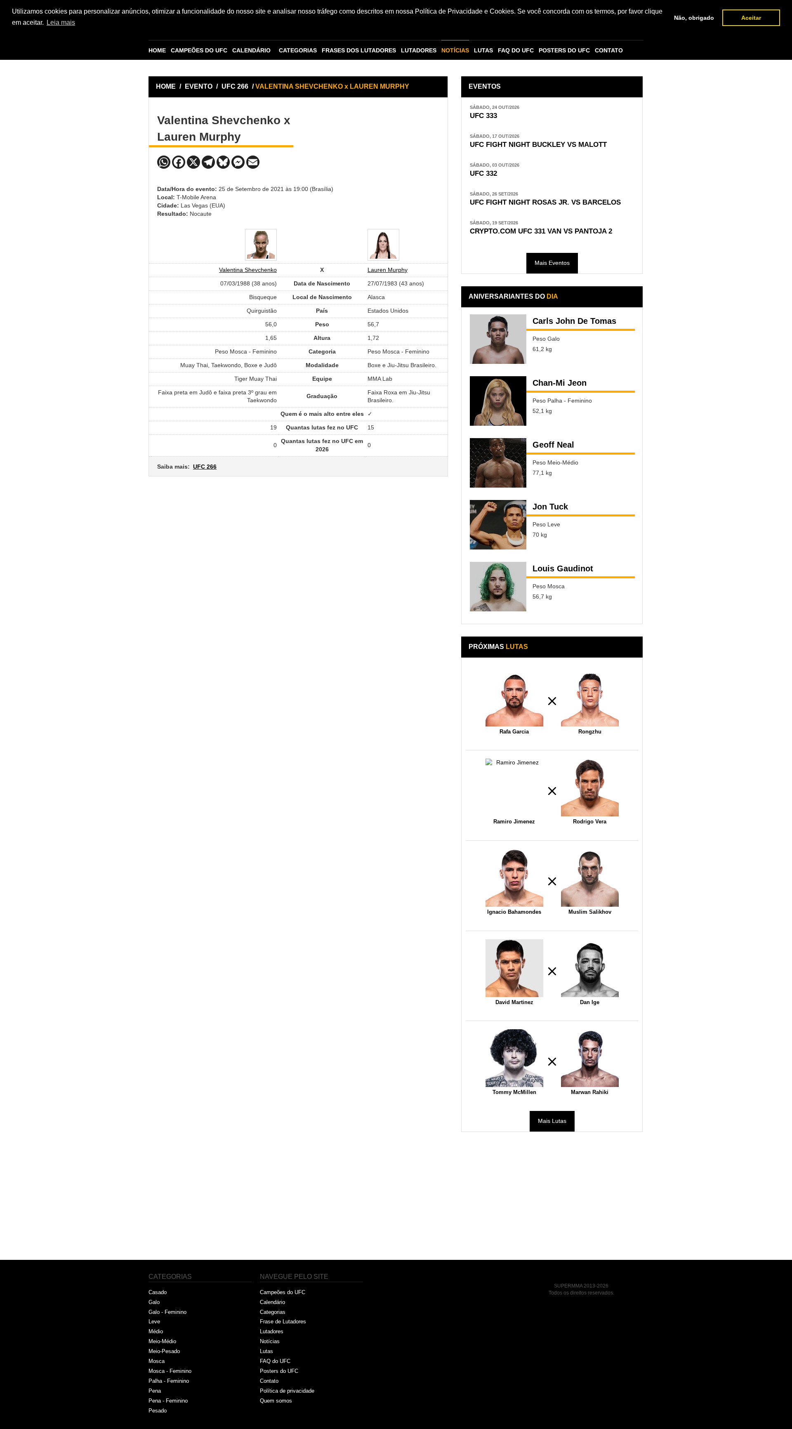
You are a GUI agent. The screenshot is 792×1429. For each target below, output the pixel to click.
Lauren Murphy (388, 269)
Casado (157, 1292)
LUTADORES (418, 50)
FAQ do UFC (275, 1361)
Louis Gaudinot (563, 568)
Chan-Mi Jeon (560, 382)
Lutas (266, 1351)
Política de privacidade (287, 1391)
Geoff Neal (553, 444)
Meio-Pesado (164, 1351)
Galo (154, 1302)
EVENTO (198, 86)
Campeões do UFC (282, 1292)
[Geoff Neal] (498, 463)
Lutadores (271, 1331)
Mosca (156, 1361)
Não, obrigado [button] (694, 17)
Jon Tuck (550, 506)
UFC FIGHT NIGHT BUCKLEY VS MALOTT (538, 145)
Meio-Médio (162, 1341)
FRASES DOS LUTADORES (359, 50)
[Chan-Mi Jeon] (498, 401)
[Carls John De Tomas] (498, 339)
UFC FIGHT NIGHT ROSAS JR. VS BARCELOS (545, 202)
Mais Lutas (552, 1121)
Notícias (270, 1341)
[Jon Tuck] (498, 524)
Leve (154, 1321)
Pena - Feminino (168, 1401)
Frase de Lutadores (283, 1321)
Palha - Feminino (168, 1381)
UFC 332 (483, 173)
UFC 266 (236, 86)
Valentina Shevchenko (248, 269)
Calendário (272, 1302)
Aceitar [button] (751, 17)
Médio (155, 1331)
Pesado (157, 1411)
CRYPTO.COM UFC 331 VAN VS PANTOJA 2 (541, 231)
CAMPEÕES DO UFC (199, 50)
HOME (157, 50)
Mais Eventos (552, 262)
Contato (269, 1381)
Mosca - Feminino (169, 1371)
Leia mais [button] (61, 22)
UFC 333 (483, 116)
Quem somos (276, 1401)
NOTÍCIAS (455, 50)
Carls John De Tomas (574, 320)
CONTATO (609, 50)
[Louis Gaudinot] (498, 586)
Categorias (272, 1312)
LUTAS (483, 50)
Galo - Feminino (167, 1312)
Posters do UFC (279, 1371)
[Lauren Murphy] (383, 245)
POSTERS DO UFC (564, 50)
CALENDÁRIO (251, 50)
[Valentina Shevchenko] (261, 245)
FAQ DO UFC (516, 50)
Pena (154, 1391)
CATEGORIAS (298, 50)
